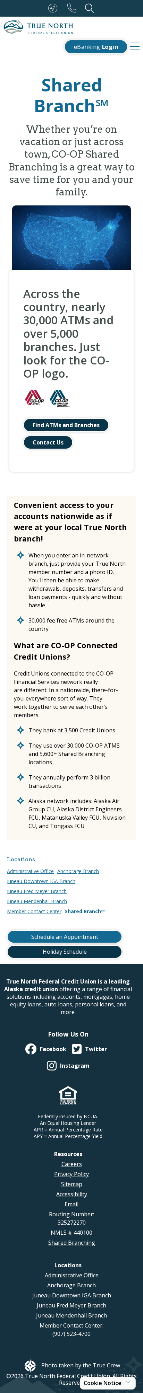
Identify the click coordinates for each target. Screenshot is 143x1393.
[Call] (73, 8)
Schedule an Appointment (64, 937)
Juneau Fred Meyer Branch (37, 891)
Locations (21, 859)
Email (71, 1204)
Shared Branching (71, 1242)
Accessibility (71, 1194)
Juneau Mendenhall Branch (37, 901)
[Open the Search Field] (89, 8)
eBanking (96, 47)
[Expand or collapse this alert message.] (128, 1381)
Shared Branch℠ (85, 911)
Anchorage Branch (78, 871)
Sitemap (71, 1184)
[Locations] (54, 8)
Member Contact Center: (71, 1325)
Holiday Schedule (65, 951)
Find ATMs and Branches (66, 425)
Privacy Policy (71, 1174)
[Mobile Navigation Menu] (135, 46)
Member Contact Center (34, 911)
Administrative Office (30, 871)
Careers (71, 1164)
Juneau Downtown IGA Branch (41, 881)
